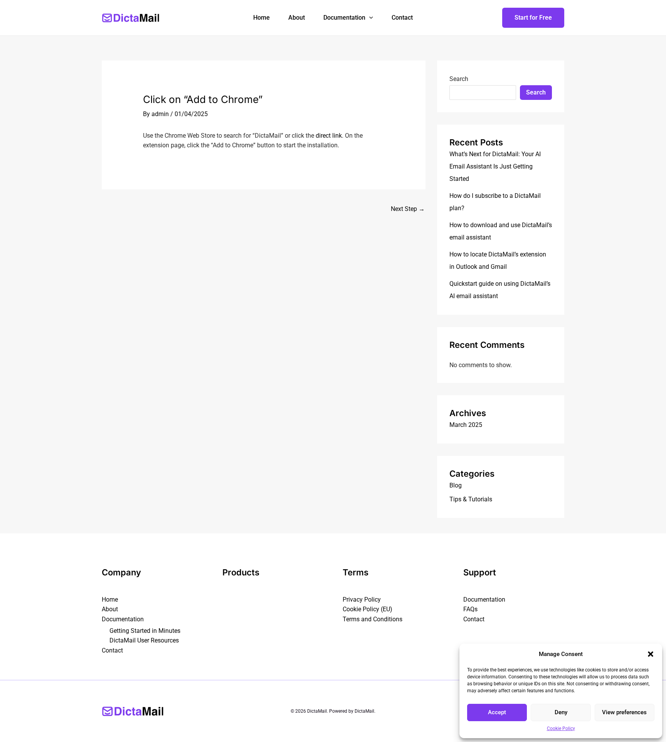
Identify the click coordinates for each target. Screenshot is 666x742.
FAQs (470, 609)
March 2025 (465, 424)
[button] (650, 654)
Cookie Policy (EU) (367, 609)
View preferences (624, 712)
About (296, 17)
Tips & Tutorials (470, 499)
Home (261, 17)
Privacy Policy (362, 599)
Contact (402, 17)
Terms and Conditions (372, 619)
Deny (561, 712)
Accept (497, 712)
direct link (329, 135)
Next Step (408, 208)
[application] (369, 17)
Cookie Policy (561, 728)
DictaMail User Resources (144, 640)
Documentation (344, 17)
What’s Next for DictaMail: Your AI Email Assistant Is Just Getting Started (495, 166)
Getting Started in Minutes (144, 630)
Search (458, 79)
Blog (455, 485)
